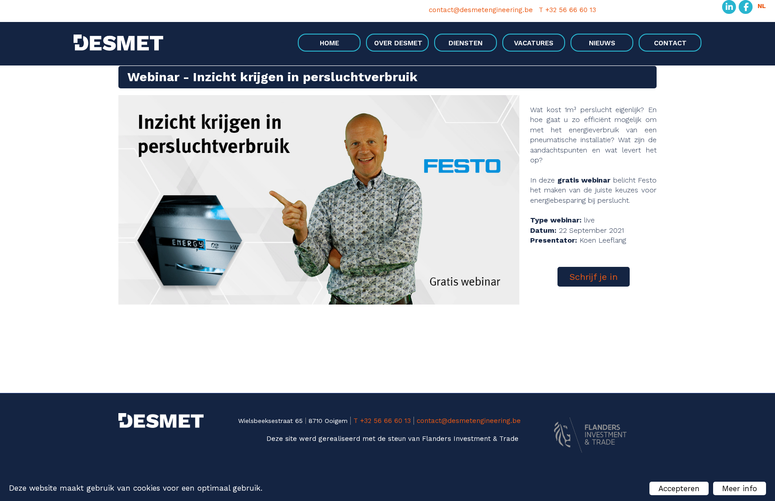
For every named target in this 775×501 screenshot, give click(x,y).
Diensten (465, 43)
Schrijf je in (594, 276)
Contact (670, 43)
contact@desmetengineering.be (481, 10)
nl (762, 5)
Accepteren (679, 488)
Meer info (739, 488)
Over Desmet (398, 43)
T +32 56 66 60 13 (567, 10)
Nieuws (602, 43)
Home (329, 43)
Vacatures (533, 43)
